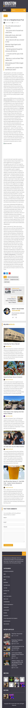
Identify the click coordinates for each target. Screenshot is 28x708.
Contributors (7, 585)
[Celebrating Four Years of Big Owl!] (14, 334)
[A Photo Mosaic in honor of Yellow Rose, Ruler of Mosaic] (20, 299)
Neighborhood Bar (14, 279)
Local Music (6, 610)
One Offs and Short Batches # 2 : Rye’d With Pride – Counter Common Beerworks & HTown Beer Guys (14, 483)
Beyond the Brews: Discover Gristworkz (13, 377)
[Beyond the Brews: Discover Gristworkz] (14, 368)
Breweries (6, 582)
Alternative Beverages (8, 571)
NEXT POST (13, 297)
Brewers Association (8, 100)
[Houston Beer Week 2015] (8, 290)
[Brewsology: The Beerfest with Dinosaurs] (7, 642)
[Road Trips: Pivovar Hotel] (7, 635)
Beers (5, 579)
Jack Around (16, 310)
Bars (5, 15)
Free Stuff (6, 599)
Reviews (5, 612)
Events (5, 593)
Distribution (6, 590)
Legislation (6, 607)
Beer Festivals (7, 576)
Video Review (6, 624)
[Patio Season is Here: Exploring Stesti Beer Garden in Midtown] (14, 402)
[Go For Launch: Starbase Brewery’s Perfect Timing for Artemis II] (7, 654)
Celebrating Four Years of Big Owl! (12, 344)
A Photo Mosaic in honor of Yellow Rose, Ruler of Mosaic (11, 300)
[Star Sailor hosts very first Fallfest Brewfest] (14, 437)
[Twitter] (7, 273)
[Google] (9, 273)
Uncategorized (7, 621)
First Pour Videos (7, 596)
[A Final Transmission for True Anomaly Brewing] (7, 648)
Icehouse (6, 279)
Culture (5, 588)
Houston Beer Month (8, 604)
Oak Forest (6, 282)
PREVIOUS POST (15, 288)
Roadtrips (6, 615)
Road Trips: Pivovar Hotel (17, 633)
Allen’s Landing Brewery (10, 254)
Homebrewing (7, 601)
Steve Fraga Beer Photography (10, 618)
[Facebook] (4, 273)
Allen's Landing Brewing (13, 277)
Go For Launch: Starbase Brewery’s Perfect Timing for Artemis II (18, 654)
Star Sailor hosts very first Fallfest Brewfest (14, 446)
